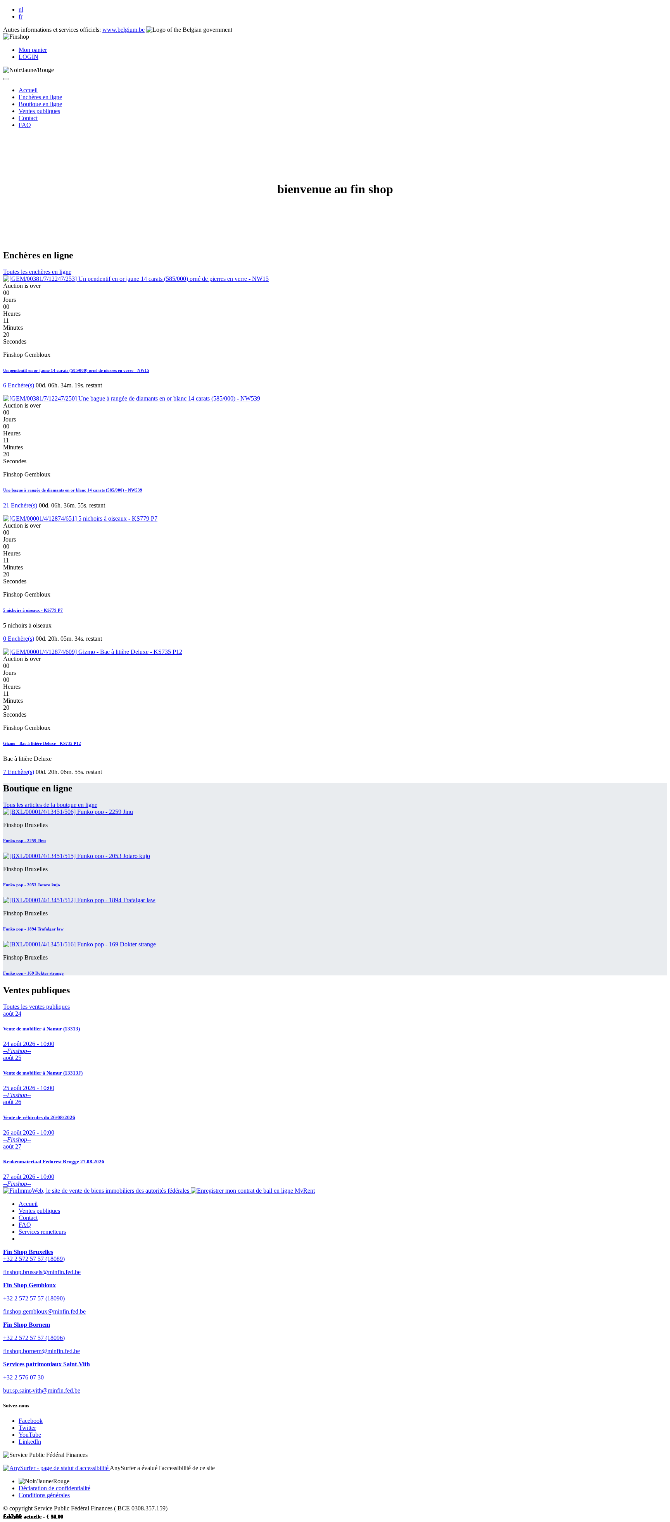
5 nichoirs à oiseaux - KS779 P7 (33, 610)
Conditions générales (44, 1495)
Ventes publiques (39, 1210)
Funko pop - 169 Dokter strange (33, 973)
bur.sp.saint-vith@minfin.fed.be (41, 1390)
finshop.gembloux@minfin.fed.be (44, 1311)
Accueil (28, 1203)
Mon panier (33, 49)
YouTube (30, 1434)
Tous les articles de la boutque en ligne (50, 804)
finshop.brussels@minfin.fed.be (42, 1272)
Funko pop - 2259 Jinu (24, 840)
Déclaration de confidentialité (54, 1488)
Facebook (31, 1420)
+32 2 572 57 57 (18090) (34, 1298)
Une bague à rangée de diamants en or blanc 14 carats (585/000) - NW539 (72, 490)
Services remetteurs (42, 1231)
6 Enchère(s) (18, 385)
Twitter (27, 1427)
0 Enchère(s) (18, 638)
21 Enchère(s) (20, 505)
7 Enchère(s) (18, 772)
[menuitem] (28, 90)
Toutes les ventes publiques (36, 1006)
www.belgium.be (123, 29)
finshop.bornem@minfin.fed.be (41, 1351)
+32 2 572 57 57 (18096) (34, 1338)
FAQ (25, 1224)
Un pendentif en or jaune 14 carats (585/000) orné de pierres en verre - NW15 (76, 370)
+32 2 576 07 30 (23, 1377)
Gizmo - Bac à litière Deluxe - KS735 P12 (42, 743)
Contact (28, 1217)
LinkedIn (30, 1441)
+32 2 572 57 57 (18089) (34, 1258)
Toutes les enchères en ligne (37, 271)
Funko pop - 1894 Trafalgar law (33, 929)
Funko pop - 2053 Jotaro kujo (31, 884)
